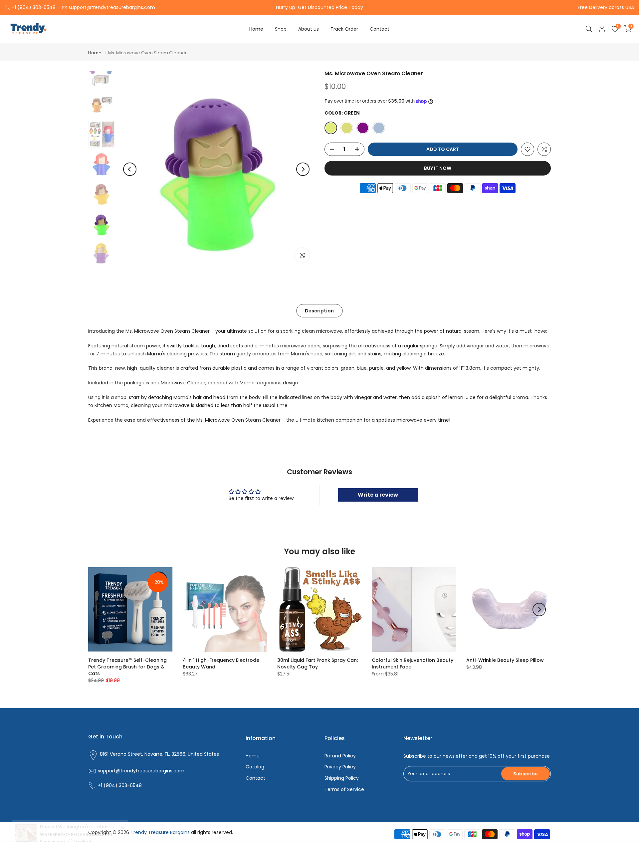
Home (256, 29)
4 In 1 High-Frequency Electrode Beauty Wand (221, 663)
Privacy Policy (340, 766)
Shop (281, 29)
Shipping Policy (341, 778)
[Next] (303, 169)
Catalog (255, 766)
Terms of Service (344, 789)
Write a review (378, 495)
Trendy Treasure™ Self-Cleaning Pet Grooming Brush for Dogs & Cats (127, 667)
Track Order (344, 29)
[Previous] (129, 169)
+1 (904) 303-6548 (34, 7)
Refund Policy (340, 755)
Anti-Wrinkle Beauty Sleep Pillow (505, 660)
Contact (379, 29)
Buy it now (437, 168)
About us (308, 29)
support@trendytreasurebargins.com (112, 7)
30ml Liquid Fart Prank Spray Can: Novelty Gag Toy (317, 663)
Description (319, 310)
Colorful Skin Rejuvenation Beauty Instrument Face (412, 663)
